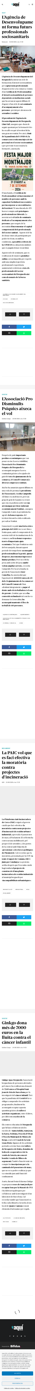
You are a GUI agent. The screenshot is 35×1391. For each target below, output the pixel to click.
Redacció (5, 42)
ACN (3, 782)
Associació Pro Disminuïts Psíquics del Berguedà (16, 619)
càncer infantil (19, 1218)
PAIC (28, 889)
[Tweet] (24, 327)
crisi (21, 623)
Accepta (17, 1373)
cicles (6, 299)
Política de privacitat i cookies (22, 1388)
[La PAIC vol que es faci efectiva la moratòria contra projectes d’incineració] (17, 800)
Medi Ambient (6, 748)
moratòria (19, 889)
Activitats (7, 1218)
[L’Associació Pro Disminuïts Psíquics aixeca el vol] (17, 436)
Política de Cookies (9, 1388)
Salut (4, 13)
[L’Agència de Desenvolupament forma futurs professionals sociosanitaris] (17, 59)
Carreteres (5, 1315)
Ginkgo (15, 1221)
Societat (4, 394)
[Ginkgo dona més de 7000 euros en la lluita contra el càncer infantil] (17, 1063)
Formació (14, 299)
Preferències (17, 1383)
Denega (17, 1378)
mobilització (8, 889)
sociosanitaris (9, 302)
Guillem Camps (6, 419)
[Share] (9, 327)
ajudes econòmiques (10, 614)
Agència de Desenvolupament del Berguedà (14, 295)
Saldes (12, 1315)
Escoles (6, 1221)
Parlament (7, 893)
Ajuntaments (25, 614)
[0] (10, 314)
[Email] (9, 333)
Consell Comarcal (10, 623)
